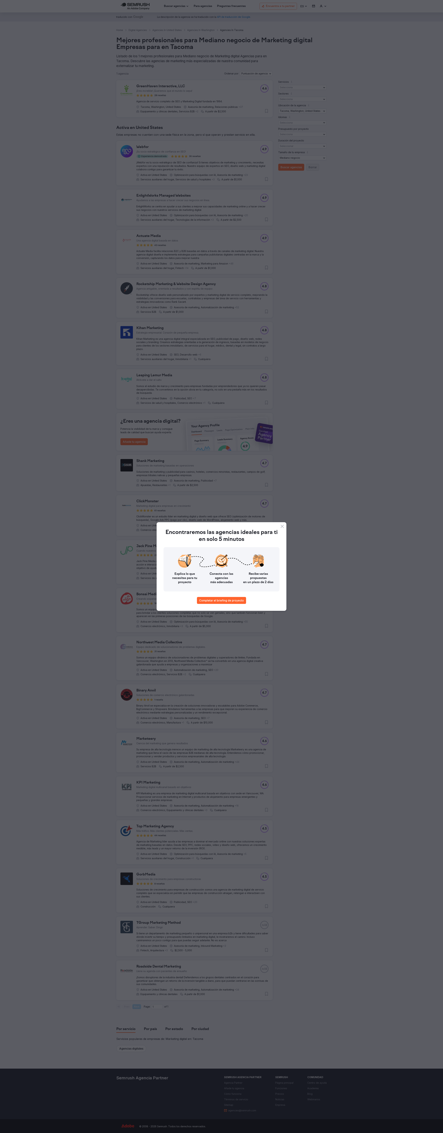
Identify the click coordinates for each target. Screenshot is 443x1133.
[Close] (282, 526)
